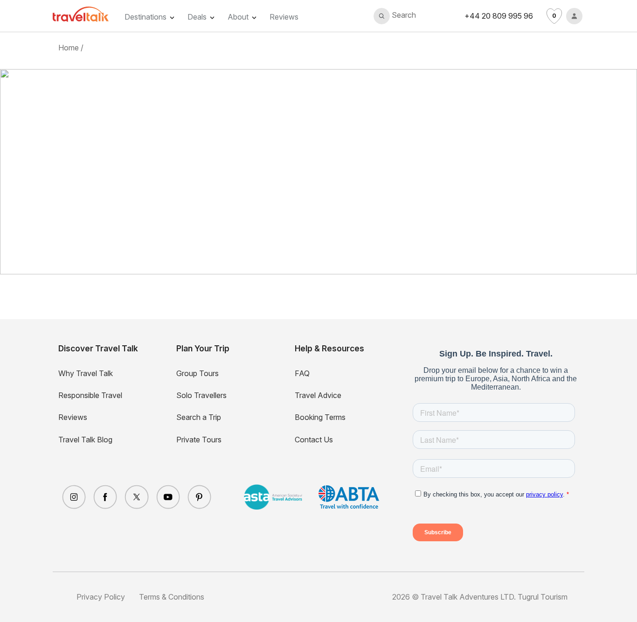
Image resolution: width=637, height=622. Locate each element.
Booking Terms (320, 417)
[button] (395, 16)
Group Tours (197, 373)
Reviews (284, 16)
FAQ (302, 373)
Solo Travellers (201, 395)
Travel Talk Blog (85, 439)
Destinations (145, 16)
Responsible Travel (90, 395)
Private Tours (199, 439)
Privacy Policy (100, 596)
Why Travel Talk (85, 373)
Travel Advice (318, 395)
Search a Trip (198, 417)
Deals (197, 16)
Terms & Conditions (171, 596)
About (238, 16)
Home (68, 47)
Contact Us (314, 439)
